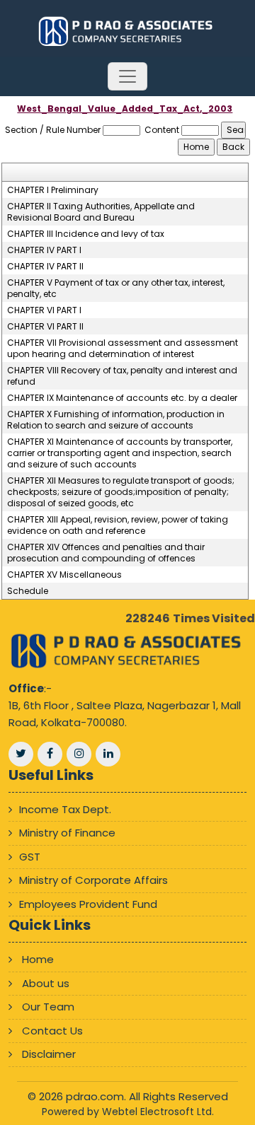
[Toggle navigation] (127, 76)
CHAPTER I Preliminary (52, 190)
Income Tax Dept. (65, 809)
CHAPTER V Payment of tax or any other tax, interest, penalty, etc (116, 288)
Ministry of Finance (67, 832)
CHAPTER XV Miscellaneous (64, 575)
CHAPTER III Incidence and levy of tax (85, 234)
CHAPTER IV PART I (44, 250)
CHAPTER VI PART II (45, 326)
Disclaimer (49, 1054)
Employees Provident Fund (88, 904)
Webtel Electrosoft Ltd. (158, 1111)
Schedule (27, 591)
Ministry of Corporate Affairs (93, 880)
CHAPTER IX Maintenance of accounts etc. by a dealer (122, 398)
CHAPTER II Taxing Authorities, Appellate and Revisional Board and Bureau (101, 212)
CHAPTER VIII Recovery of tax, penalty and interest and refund (122, 376)
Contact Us (52, 1030)
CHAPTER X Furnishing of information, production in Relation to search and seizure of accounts (116, 420)
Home (38, 959)
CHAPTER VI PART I (44, 310)
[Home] (127, 31)
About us (45, 983)
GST (29, 856)
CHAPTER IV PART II (45, 266)
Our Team (48, 1006)
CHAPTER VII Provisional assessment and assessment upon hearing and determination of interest (122, 348)
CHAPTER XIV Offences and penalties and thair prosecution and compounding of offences (106, 553)
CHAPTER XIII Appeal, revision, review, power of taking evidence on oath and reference (117, 525)
